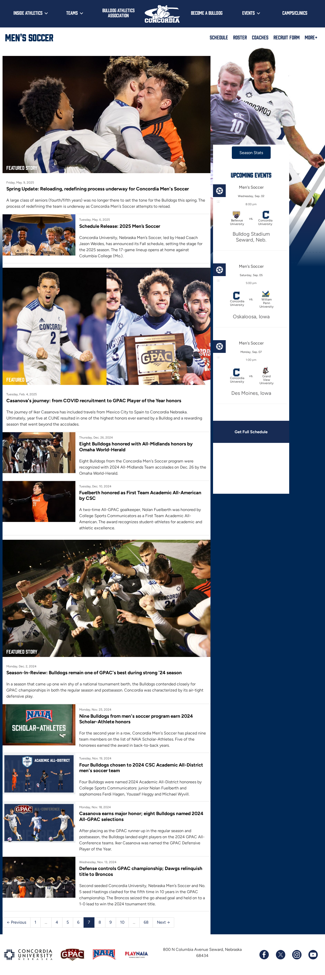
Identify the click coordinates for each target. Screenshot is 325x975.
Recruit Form (286, 37)
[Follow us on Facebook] (264, 955)
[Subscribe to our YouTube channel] (313, 955)
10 (122, 922)
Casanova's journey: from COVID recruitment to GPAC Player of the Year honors (93, 400)
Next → (163, 922)
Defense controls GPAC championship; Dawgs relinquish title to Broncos (140, 871)
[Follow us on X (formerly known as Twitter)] (280, 955)
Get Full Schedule (251, 431)
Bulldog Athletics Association (118, 12)
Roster (240, 37)
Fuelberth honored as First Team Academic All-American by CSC (140, 495)
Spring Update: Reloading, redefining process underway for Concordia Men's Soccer (97, 189)
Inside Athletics (27, 13)
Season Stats (251, 152)
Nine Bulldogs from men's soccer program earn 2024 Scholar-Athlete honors (136, 719)
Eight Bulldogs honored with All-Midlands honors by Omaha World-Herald (136, 446)
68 (146, 922)
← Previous (16, 922)
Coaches (260, 37)
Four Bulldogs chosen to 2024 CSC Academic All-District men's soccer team (141, 767)
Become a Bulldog (206, 13)
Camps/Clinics (294, 13)
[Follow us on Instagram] (296, 955)
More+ (311, 37)
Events (248, 13)
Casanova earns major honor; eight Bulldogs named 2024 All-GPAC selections (141, 816)
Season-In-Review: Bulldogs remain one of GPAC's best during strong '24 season (94, 673)
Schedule (219, 37)
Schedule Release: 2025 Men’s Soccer (119, 226)
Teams (72, 13)
